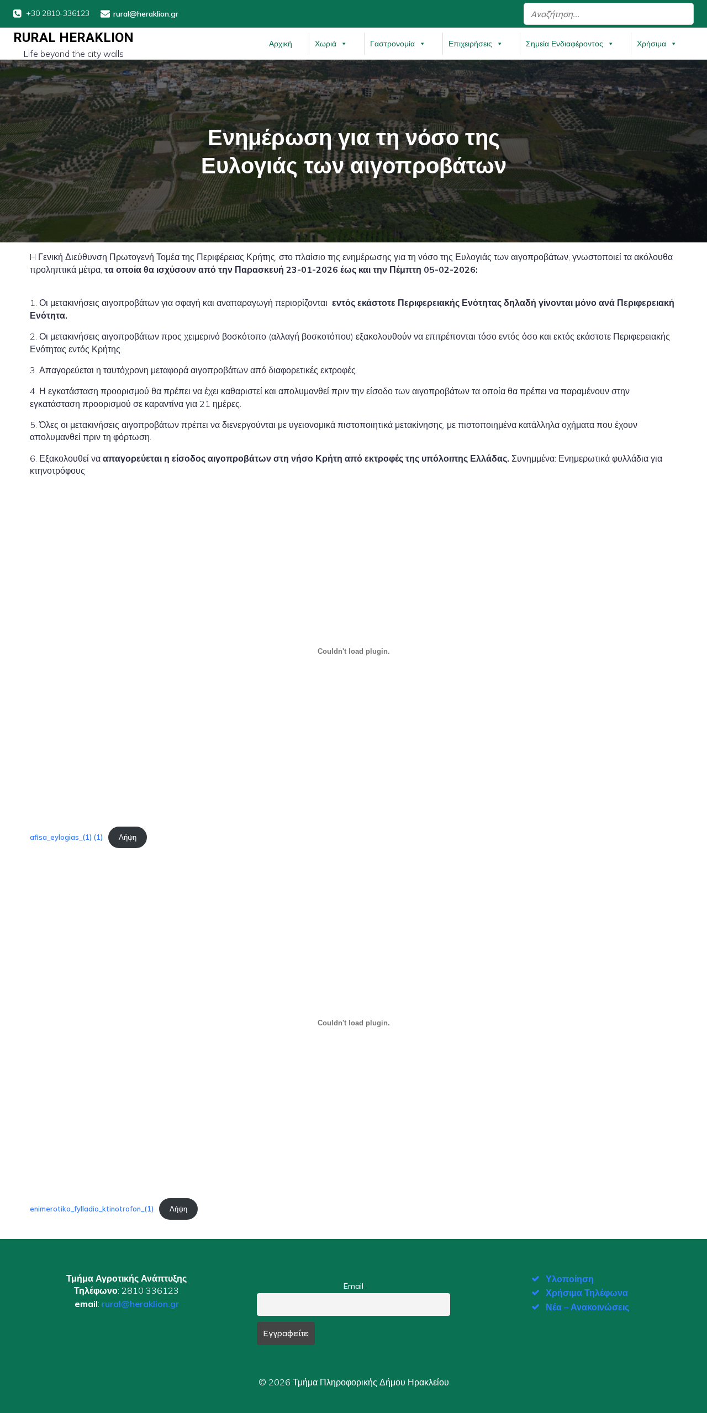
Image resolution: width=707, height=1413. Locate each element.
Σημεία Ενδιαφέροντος (564, 44)
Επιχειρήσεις (470, 44)
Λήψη (127, 837)
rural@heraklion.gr (140, 1303)
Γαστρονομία (392, 44)
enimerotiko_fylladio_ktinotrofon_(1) (92, 1208)
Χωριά (325, 44)
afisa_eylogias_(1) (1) (66, 837)
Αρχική (280, 44)
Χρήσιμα (651, 44)
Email (353, 1286)
